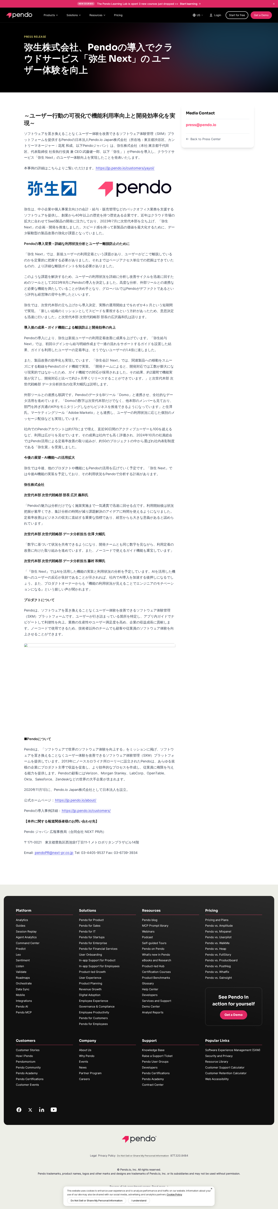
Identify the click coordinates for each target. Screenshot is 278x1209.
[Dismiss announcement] (273, 3)
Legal (93, 1155)
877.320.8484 (179, 1155)
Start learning (188, 3)
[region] (139, 1196)
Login (217, 15)
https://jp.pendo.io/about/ (75, 800)
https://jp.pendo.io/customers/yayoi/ (125, 168)
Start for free (237, 15)
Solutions (72, 15)
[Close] (211, 1188)
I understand (139, 1200)
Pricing (118, 15)
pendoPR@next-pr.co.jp (54, 853)
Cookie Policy (174, 1194)
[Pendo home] (20, 15)
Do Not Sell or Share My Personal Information (97, 1200)
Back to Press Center (205, 139)
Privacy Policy (107, 1155)
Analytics (22, 920)
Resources (95, 15)
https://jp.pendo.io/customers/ (86, 811)
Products (49, 15)
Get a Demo (261, 15)
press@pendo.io (201, 125)
